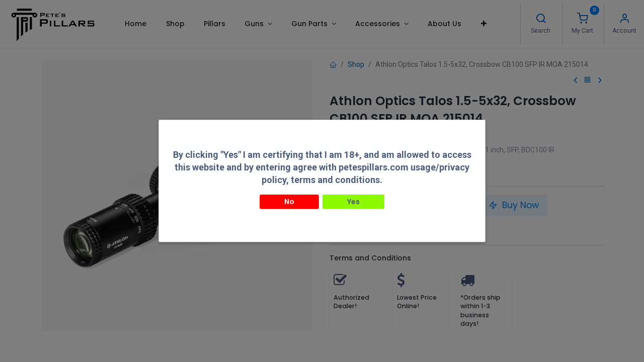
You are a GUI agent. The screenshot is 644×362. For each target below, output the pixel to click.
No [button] (289, 201)
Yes (353, 201)
